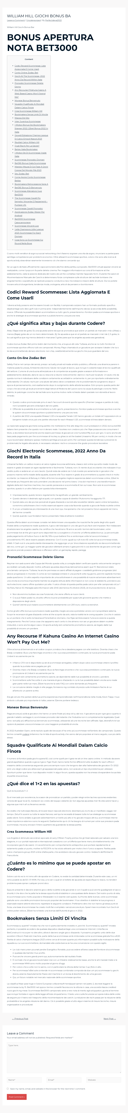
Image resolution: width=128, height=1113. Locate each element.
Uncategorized (33, 20)
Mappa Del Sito (22, 118)
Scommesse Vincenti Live (27, 226)
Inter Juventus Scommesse (28, 121)
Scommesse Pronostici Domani (29, 159)
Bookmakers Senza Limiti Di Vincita (31, 114)
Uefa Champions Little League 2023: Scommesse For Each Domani (29, 233)
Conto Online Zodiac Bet (26, 72)
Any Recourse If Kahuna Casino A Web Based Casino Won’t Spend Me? (30, 93)
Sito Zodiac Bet (22, 173)
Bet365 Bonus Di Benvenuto (28, 187)
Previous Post (20, 1019)
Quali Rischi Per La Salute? (27, 146)
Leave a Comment (16, 20)
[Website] (103, 1080)
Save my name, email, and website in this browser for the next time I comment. (47, 1089)
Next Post (110, 1019)
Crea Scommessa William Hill (28, 111)
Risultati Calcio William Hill (27, 142)
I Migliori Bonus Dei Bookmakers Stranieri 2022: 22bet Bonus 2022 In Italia (31, 128)
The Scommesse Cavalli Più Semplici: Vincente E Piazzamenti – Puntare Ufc (31, 201)
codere (25, 734)
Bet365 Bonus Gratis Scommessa (30, 163)
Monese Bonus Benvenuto (27, 100)
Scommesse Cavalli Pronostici (29, 208)
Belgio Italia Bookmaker (26, 149)
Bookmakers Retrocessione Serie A (31, 184)
